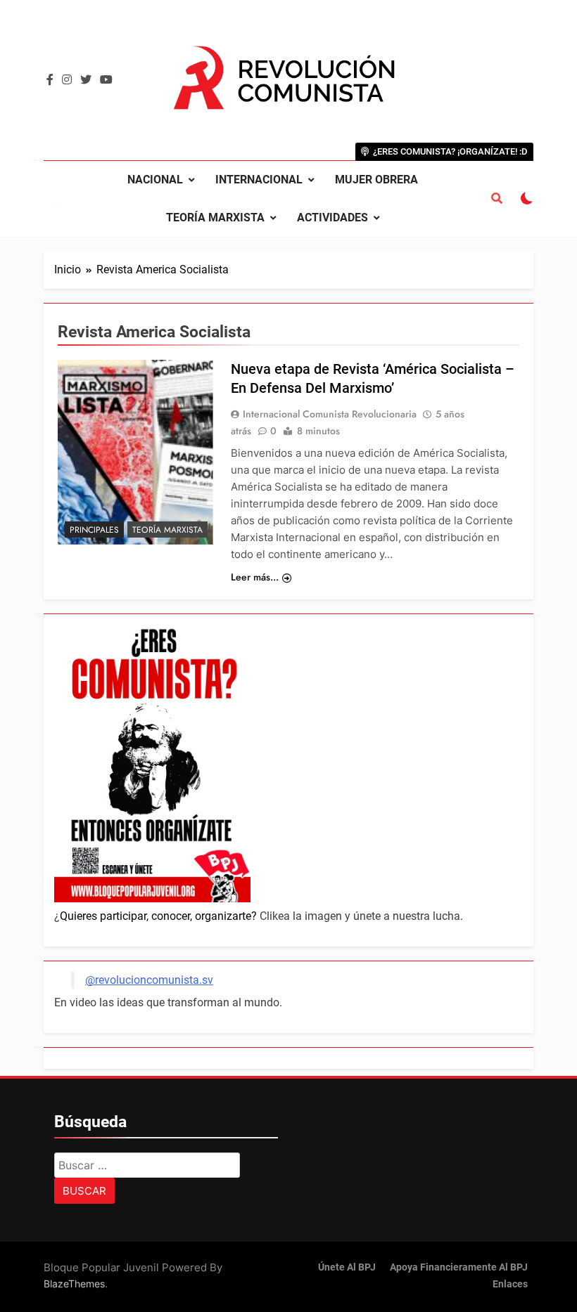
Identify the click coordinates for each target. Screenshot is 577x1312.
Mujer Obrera (376, 179)
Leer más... (255, 577)
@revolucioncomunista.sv (149, 980)
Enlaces (510, 1284)
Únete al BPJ (347, 1267)
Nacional (155, 179)
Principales (94, 530)
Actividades (332, 217)
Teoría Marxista (215, 217)
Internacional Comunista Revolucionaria (330, 414)
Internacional (259, 179)
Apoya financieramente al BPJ (459, 1267)
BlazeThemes (74, 1284)
